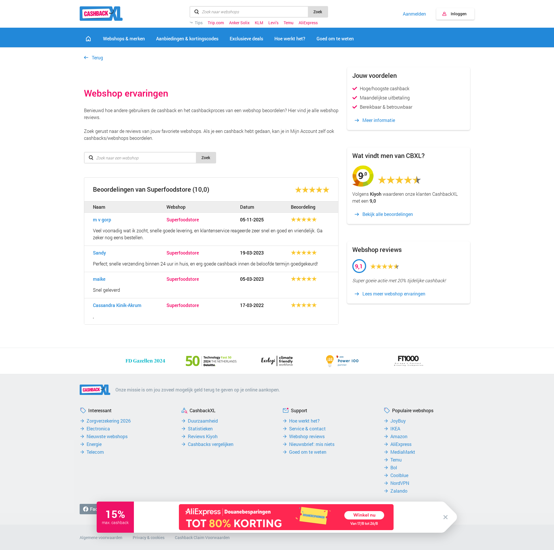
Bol (393, 467)
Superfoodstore (182, 219)
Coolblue (399, 475)
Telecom (95, 452)
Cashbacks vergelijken (210, 444)
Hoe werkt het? (304, 420)
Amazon (398, 436)
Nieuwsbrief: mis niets (311, 444)
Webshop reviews (307, 436)
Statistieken (200, 428)
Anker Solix (239, 22)
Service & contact (307, 428)
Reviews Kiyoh (203, 436)
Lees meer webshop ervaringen (393, 293)
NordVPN (399, 483)
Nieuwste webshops (107, 436)
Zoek (317, 11)
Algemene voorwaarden (101, 537)
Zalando (398, 491)
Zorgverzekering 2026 (109, 420)
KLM (259, 22)
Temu (288, 22)
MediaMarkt (402, 452)
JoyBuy (398, 420)
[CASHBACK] (101, 13)
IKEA (395, 428)
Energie (94, 444)
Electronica (98, 428)
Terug (97, 57)
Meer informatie (378, 120)
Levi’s (273, 22)
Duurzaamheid (203, 420)
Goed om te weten (307, 452)
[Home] (88, 38)
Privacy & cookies (148, 537)
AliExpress (308, 22)
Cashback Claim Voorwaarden (202, 537)
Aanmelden (414, 14)
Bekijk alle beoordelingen (387, 214)
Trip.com (216, 22)
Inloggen (459, 13)
